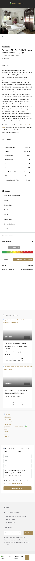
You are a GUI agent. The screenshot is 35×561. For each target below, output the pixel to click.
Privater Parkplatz (9, 224)
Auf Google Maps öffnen (23, 260)
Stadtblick (7, 229)
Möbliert (6, 214)
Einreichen (28, 533)
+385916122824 (10, 519)
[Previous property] (8, 427)
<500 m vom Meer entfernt (12, 195)
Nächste (20, 427)
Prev (16, 427)
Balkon (6, 200)
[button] (17, 21)
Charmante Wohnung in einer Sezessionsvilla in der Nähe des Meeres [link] (16, 346)
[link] (17, 329)
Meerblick (7, 210)
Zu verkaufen (6, 46)
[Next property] (28, 427)
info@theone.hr (10, 523)
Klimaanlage (8, 205)
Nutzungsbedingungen (15, 483)
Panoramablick (9, 219)
